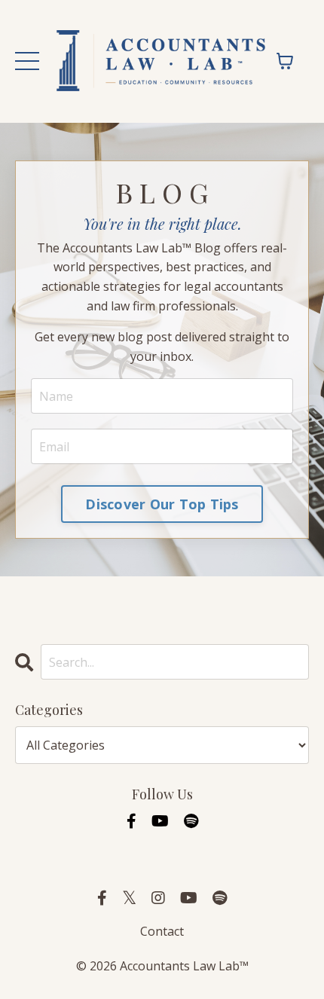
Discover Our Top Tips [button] (161, 504)
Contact (162, 931)
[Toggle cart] (285, 61)
